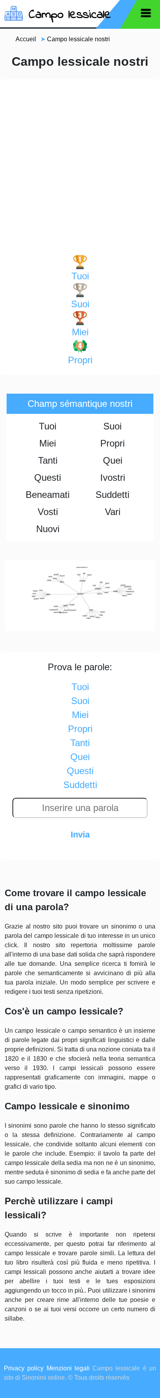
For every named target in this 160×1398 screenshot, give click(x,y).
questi (80, 771)
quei (80, 757)
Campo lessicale (70, 15)
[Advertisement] (80, 171)
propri (80, 360)
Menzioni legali (68, 1368)
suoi (80, 304)
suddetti (80, 785)
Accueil (26, 39)
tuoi (80, 276)
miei (80, 332)
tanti (80, 743)
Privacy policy (23, 1368)
